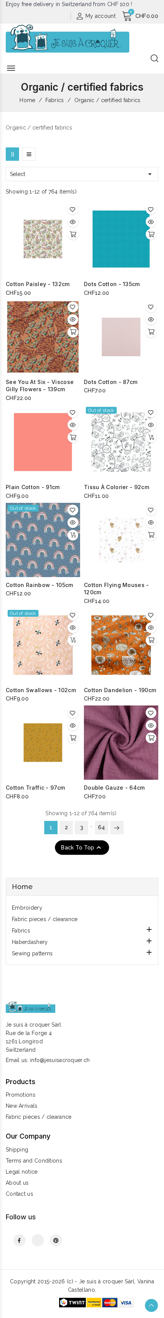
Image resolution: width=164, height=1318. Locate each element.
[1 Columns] (29, 154)
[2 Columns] (12, 154)
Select (82, 174)
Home (22, 887)
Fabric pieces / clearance (45, 919)
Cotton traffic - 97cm (35, 787)
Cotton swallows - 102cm (41, 690)
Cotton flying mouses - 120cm (116, 589)
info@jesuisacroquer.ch (60, 1060)
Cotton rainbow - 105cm (39, 585)
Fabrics (21, 931)
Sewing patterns (32, 953)
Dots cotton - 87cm (110, 382)
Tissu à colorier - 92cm (116, 487)
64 (101, 827)
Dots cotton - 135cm (112, 284)
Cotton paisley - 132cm (38, 284)
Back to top (82, 847)
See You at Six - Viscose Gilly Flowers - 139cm (40, 386)
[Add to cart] (73, 234)
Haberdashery (30, 942)
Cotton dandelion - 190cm (120, 690)
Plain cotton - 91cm (33, 487)
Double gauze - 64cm (114, 787)
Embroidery (27, 908)
